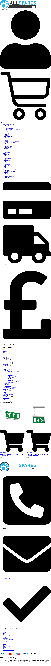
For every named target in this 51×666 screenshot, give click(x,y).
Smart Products (6, 390)
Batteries (4, 153)
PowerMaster (8, 386)
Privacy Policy (6, 637)
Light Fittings (5, 364)
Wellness (4, 399)
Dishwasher (7, 134)
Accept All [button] (9, 665)
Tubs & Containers (7, 396)
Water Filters (8, 137)
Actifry (6, 131)
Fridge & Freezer (8, 136)
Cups (4, 352)
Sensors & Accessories (12, 381)
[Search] (16, 9)
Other (6, 148)
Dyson (6, 143)
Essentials (5, 163)
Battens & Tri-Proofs (12, 371)
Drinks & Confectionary (10, 175)
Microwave (7, 140)
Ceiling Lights (8, 366)
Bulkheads (7, 365)
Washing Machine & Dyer (10, 133)
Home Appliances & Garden (9, 142)
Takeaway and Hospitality (8, 124)
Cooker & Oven (8, 135)
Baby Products (8, 165)
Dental (6, 172)
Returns (4, 633)
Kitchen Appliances (7, 130)
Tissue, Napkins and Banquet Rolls (12, 129)
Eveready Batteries (9, 157)
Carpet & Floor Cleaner (10, 171)
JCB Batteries (8, 158)
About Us (5, 631)
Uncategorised (6, 398)
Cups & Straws (6, 353)
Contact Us (5, 634)
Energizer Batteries (9, 155)
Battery (4, 351)
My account (5, 638)
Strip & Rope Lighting (10, 388)
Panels (9, 380)
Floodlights (7, 369)
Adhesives (7, 164)
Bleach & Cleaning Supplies (11, 169)
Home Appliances (6, 362)
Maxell (6, 159)
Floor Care (5, 358)
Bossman (7, 170)
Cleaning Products (9, 128)
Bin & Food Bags (9, 167)
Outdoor (7, 383)
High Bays (10, 378)
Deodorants (7, 173)
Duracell (7, 154)
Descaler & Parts (6, 354)
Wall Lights (10, 382)
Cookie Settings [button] (3, 665)
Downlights (10, 375)
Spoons (4, 392)
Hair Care (7, 177)
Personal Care (8, 147)
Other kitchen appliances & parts (12, 141)
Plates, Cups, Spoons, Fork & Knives (13, 127)
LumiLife (7, 370)
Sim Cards (7, 152)
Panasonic (7, 160)
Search (1, 9)
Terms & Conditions (7, 635)
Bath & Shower (8, 166)
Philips (6, 161)
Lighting (4, 389)
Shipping (4, 632)
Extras (4, 149)
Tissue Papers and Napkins (8, 394)
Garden (6, 145)
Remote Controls (8, 146)
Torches (4, 395)
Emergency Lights (12, 376)
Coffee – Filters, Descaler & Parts (12, 139)
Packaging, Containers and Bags (12, 125)
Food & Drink (8, 151)
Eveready (7, 368)
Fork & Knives (6, 359)
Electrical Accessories (9, 176)
